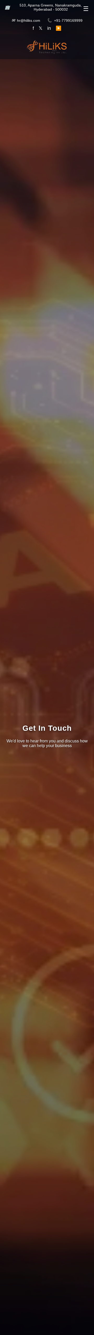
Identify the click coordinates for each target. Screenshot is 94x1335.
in (49, 28)
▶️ (58, 28)
